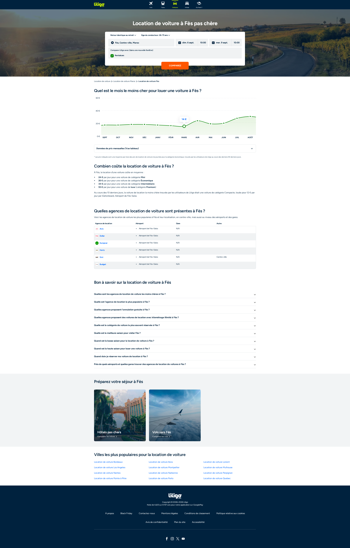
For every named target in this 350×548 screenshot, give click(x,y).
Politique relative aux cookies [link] (230, 513)
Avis (101, 229)
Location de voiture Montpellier (164, 467)
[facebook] (167, 538)
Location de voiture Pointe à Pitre (110, 478)
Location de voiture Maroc (124, 81)
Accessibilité (198, 522)
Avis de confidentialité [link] (157, 522)
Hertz (102, 250)
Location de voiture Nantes (107, 473)
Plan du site (179, 522)
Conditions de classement (197, 513)
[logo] (99, 4)
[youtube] (183, 538)
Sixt (101, 257)
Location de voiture (102, 81)
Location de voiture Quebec (217, 478)
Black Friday (126, 513)
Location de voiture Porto (161, 478)
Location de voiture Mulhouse (217, 467)
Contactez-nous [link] (147, 513)
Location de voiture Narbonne (163, 473)
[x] (177, 538)
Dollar (102, 236)
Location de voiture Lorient (216, 462)
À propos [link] (109, 513)
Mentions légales (169, 513)
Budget (103, 264)
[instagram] (172, 538)
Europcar (103, 243)
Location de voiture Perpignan (218, 473)
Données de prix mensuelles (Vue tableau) (117, 148)
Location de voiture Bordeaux (108, 462)
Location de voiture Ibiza (161, 462)
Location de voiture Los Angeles (109, 467)
